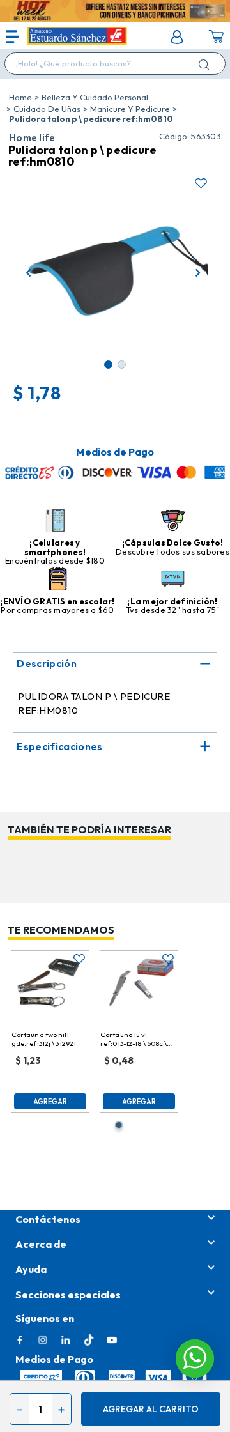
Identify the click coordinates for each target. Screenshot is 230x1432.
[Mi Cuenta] (177, 37)
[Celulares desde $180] (55, 521)
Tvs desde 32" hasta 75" (173, 609)
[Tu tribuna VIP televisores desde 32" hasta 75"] (173, 579)
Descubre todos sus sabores (172, 551)
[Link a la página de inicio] (20, 97)
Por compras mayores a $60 (57, 609)
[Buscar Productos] (206, 64)
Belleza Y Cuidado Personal (95, 97)
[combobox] (115, 63)
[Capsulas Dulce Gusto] (173, 521)
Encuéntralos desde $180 (55, 560)
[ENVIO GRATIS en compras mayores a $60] (58, 579)
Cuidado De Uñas (46, 109)
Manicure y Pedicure (130, 109)
